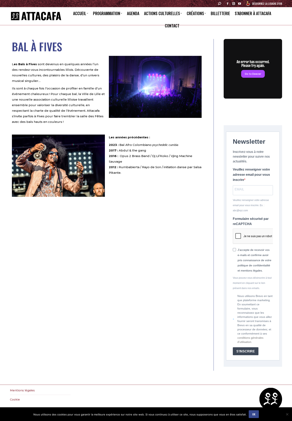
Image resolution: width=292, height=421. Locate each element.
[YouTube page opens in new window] (239, 3)
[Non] (287, 414)
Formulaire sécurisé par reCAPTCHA (251, 221)
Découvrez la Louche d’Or (267, 4)
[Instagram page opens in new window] (233, 3)
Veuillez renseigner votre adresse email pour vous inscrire (251, 174)
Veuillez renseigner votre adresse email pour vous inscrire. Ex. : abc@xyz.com (251, 205)
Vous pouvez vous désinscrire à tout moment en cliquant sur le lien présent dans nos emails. (252, 283)
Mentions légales (22, 390)
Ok (253, 414)
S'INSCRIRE (245, 351)
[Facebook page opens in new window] (227, 3)
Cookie (15, 399)
